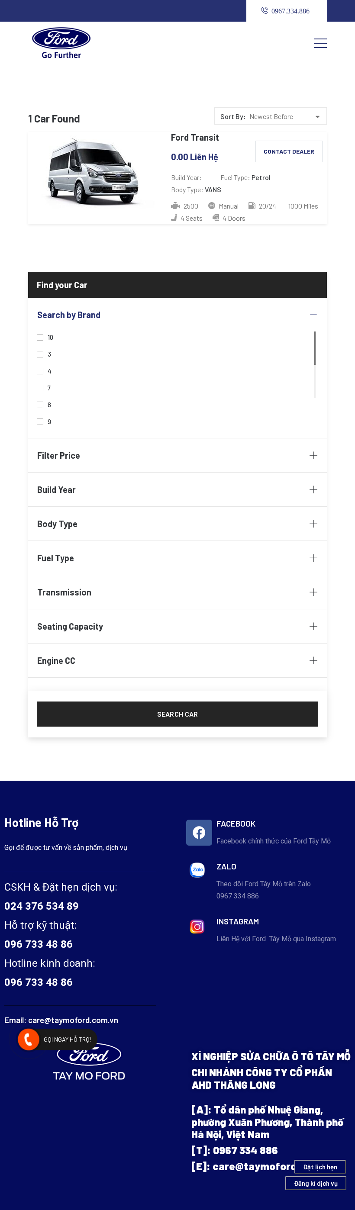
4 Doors (233, 218)
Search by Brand (68, 314)
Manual (228, 206)
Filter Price (58, 455)
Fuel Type (55, 558)
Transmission (64, 592)
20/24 (267, 206)
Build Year (56, 489)
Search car (177, 714)
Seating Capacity (70, 626)
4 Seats (191, 218)
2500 (190, 206)
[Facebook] (199, 833)
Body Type (57, 523)
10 (51, 336)
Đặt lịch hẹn (320, 1167)
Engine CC (56, 660)
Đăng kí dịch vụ (316, 1183)
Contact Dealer (289, 151)
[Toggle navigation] (320, 43)
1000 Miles (303, 206)
